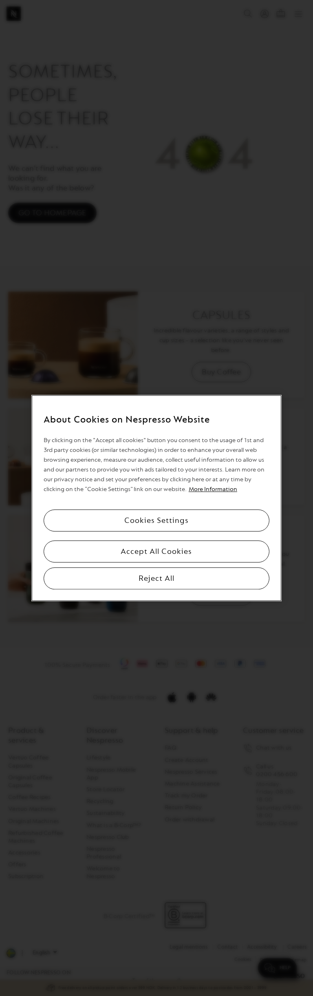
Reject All (156, 578)
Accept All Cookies (156, 551)
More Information (213, 489)
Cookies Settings (156, 520)
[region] (156, 498)
